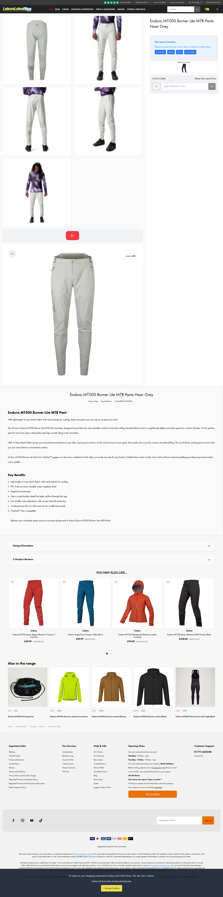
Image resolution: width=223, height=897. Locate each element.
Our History (98, 752)
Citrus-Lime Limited (120, 846)
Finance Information (16, 759)
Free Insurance (68, 763)
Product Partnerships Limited (83, 854)
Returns (12, 767)
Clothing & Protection (82, 9)
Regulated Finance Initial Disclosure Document (27, 783)
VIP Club (65, 771)
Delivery (12, 752)
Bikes (57, 9)
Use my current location (156, 86)
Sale (51, 9)
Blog (95, 775)
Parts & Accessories (105, 9)
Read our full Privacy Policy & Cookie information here (111, 881)
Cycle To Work (68, 759)
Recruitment (98, 759)
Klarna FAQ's (99, 767)
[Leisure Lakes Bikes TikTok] (40, 820)
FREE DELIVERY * (142, 2)
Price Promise (99, 755)
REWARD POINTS (213, 2)
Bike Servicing (67, 755)
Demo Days (98, 779)
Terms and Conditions (17, 771)
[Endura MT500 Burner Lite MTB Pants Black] (184, 68)
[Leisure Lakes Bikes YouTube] (31, 820)
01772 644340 (203, 751)
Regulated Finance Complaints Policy (23, 779)
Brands (121, 9)
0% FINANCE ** (195, 2)
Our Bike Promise (100, 771)
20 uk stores (160, 2)
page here (158, 787)
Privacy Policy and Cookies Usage (22, 775)
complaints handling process (161, 865)
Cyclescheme (14, 763)
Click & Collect (177, 2)
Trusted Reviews (100, 763)
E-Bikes (65, 9)
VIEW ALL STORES (152, 794)
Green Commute (68, 767)
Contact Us (198, 755)
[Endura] (130, 256)
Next (212, 695)
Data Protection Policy (17, 787)
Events (96, 783)
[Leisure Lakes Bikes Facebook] (13, 820)
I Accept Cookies (112, 888)
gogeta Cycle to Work (102, 787)
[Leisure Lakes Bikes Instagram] (22, 820)
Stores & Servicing (136, 9)
